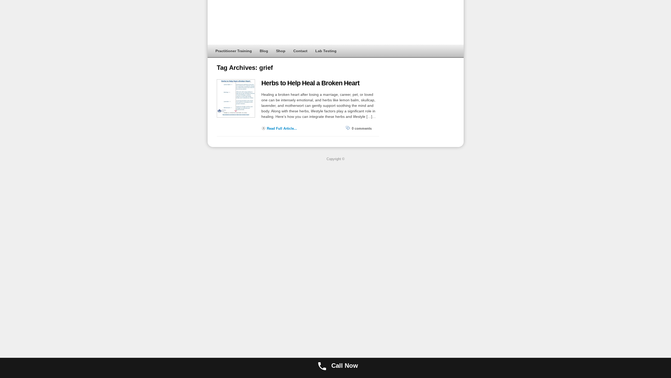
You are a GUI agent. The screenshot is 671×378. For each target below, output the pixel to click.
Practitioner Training (233, 51)
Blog (264, 51)
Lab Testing (326, 51)
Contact (300, 51)
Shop (280, 51)
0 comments (362, 128)
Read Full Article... (282, 128)
